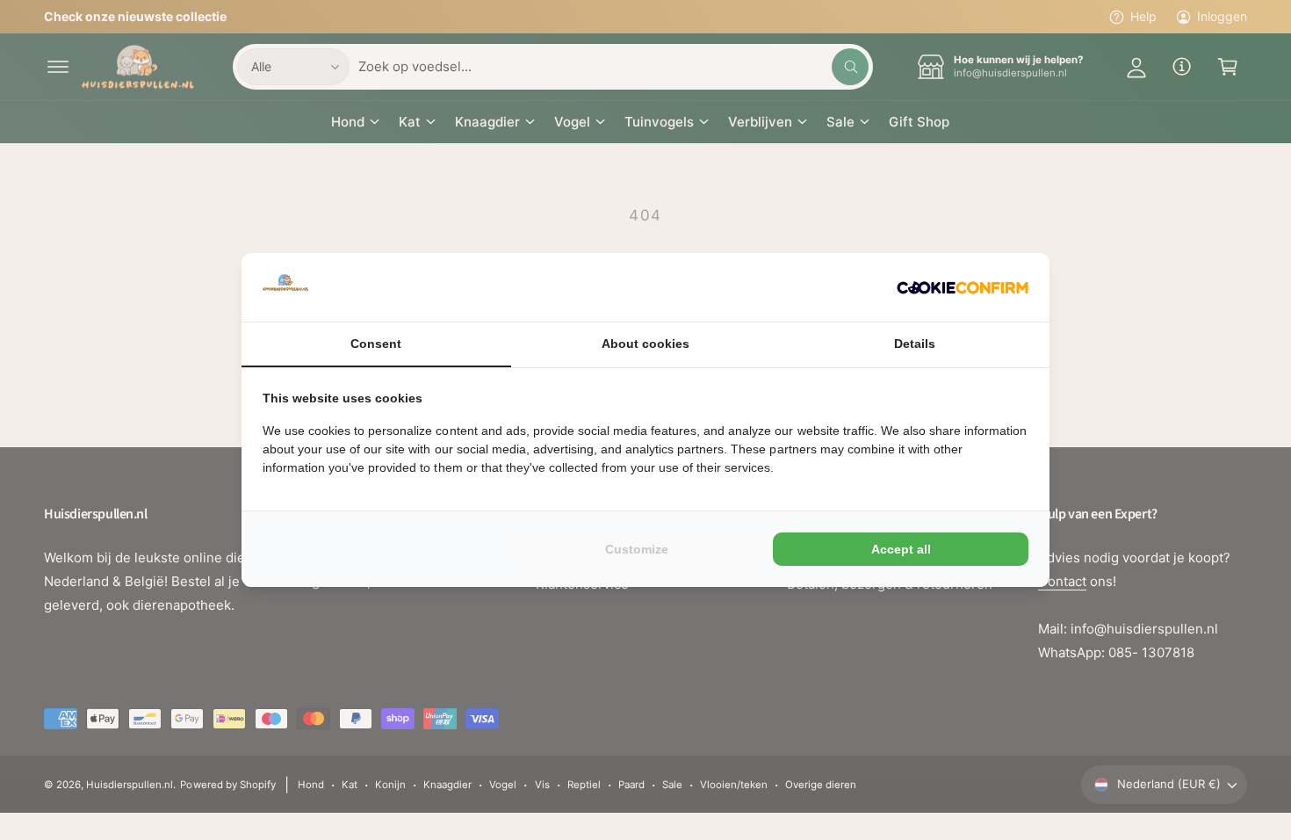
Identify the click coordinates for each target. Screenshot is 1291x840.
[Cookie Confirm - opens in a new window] (962, 288)
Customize (636, 549)
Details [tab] (914, 344)
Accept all (901, 549)
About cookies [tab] (645, 344)
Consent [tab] (375, 344)
